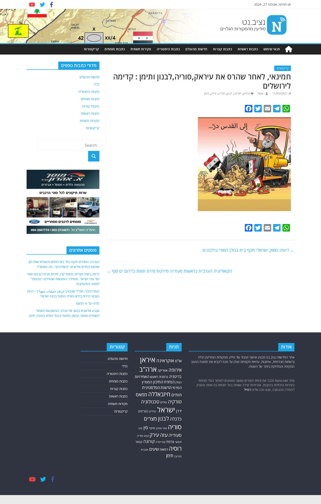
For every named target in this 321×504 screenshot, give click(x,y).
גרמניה (163, 376)
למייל (247, 389)
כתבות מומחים (115, 49)
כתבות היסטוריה (168, 49)
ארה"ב (148, 369)
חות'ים (176, 395)
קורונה (149, 441)
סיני (140, 428)
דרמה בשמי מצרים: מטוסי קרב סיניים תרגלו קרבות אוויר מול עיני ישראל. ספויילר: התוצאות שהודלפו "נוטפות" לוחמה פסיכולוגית (63, 279)
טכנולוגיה (150, 401)
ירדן (179, 410)
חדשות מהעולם (196, 49)
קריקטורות (91, 49)
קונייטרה (160, 442)
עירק (213, 93)
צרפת (170, 441)
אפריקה (163, 370)
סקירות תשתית (140, 49)
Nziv (260, 93)
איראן (246, 93)
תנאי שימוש (271, 49)
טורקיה (175, 401)
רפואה (164, 449)
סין (145, 428)
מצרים (150, 418)
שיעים (154, 449)
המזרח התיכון (164, 382)
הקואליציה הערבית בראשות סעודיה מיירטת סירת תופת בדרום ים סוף (169, 271)
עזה (164, 435)
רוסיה (175, 448)
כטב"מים (143, 411)
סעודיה (175, 435)
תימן (206, 93)
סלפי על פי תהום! (87, 303)
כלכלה (176, 419)
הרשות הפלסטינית (157, 387)
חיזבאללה (159, 394)
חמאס (141, 394)
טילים (163, 402)
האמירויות (142, 376)
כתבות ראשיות (248, 49)
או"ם (178, 360)
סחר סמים (161, 428)
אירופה (175, 370)
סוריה (221, 93)
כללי (96, 84)
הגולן (179, 382)
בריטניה (175, 376)
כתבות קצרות (222, 49)
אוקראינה (165, 360)
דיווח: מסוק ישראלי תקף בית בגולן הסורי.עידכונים (248, 250)
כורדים (152, 411)
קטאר (138, 442)
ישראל (237, 93)
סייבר (152, 428)
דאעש (154, 376)
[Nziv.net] (288, 49)
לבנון (229, 93)
